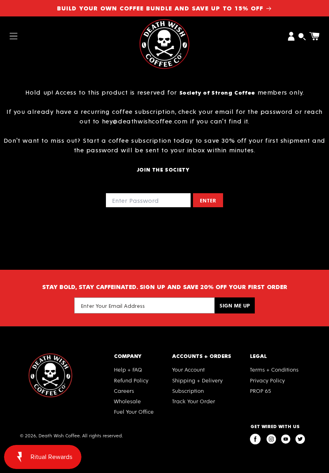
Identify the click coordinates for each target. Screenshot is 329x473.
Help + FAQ (128, 369)
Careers (124, 390)
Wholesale (127, 401)
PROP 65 (260, 390)
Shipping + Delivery (197, 380)
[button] (14, 36)
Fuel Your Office (134, 411)
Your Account (188, 369)
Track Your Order (193, 401)
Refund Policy (131, 380)
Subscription (188, 390)
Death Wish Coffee (59, 435)
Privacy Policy (267, 380)
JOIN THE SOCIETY (163, 169)
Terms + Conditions (274, 369)
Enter (208, 200)
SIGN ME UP (234, 305)
